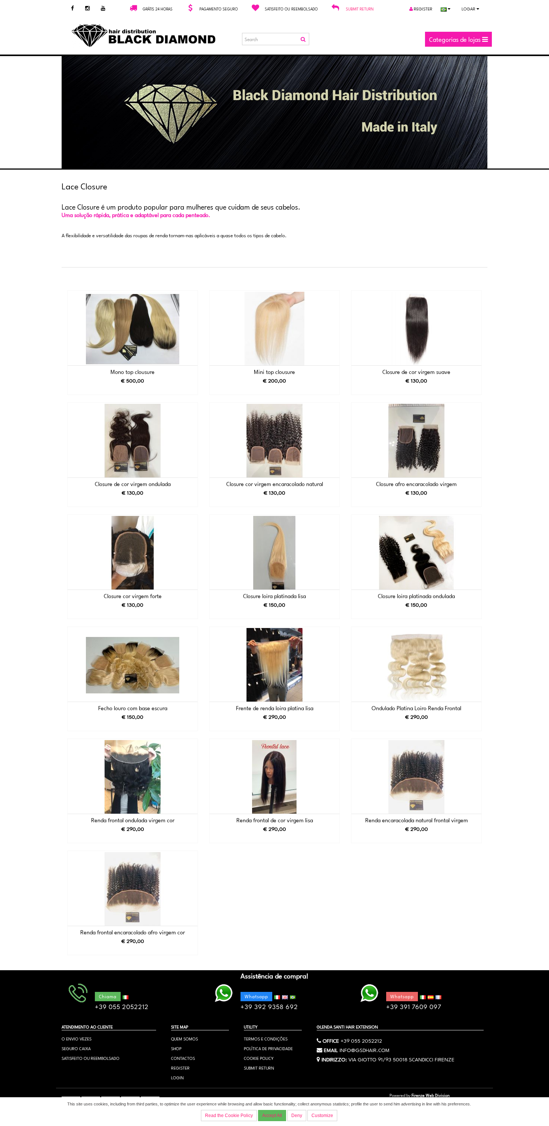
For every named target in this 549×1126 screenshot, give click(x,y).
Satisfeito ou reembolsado (91, 1057)
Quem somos (184, 1038)
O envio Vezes (77, 1038)
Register (422, 8)
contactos (183, 1057)
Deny (296, 1115)
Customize (322, 1115)
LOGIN (177, 1077)
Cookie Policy (259, 1057)
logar (469, 8)
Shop (176, 1048)
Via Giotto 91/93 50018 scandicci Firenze (401, 1058)
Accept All (272, 1115)
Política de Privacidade (268, 1048)
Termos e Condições (266, 1038)
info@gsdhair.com (364, 1049)
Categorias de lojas (455, 39)
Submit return (359, 8)
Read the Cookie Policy (229, 1115)
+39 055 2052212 (361, 1040)
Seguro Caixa (76, 1048)
